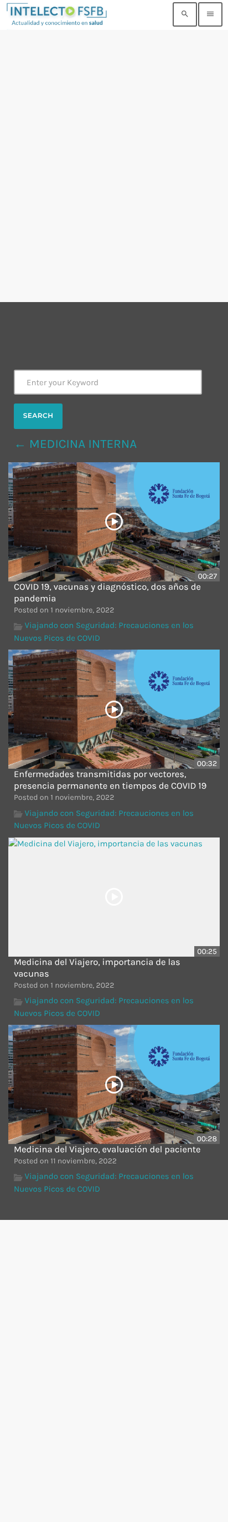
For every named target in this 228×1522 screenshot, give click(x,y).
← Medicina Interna (75, 443)
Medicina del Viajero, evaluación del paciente (107, 1150)
